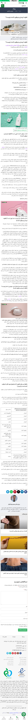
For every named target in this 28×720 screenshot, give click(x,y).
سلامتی (11, 45)
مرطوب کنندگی (22, 67)
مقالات (16, 11)
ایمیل (26, 612)
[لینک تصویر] (21, 672)
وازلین (20, 296)
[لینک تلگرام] (7, 653)
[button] (25, 491)
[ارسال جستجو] (2, 5)
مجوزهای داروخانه (23, 659)
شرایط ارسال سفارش (22, 663)
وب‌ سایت (25, 618)
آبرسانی (16, 69)
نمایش (15, 130)
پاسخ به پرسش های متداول (8, 659)
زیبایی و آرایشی (10, 11)
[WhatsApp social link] (10, 653)
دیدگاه (25, 590)
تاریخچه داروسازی (10, 663)
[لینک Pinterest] (13, 653)
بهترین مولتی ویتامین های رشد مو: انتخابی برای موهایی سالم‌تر (15, 552)
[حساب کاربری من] (5, 2)
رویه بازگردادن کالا (10, 664)
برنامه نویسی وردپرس (13, 712)
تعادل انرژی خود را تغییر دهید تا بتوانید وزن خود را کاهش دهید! (15, 574)
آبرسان (20, 489)
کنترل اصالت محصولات (22, 664)
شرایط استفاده (10, 661)
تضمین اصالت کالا (23, 661)
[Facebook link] (20, 653)
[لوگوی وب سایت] (21, 3)
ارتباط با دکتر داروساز (22, 657)
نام (26, 606)
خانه (20, 11)
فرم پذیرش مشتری (10, 657)
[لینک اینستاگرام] (18, 653)
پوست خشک (24, 54)
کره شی (8, 299)
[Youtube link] (15, 653)
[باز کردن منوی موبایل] (26, 2)
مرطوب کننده (15, 489)
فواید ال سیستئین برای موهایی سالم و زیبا (18, 531)
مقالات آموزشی (16, 45)
